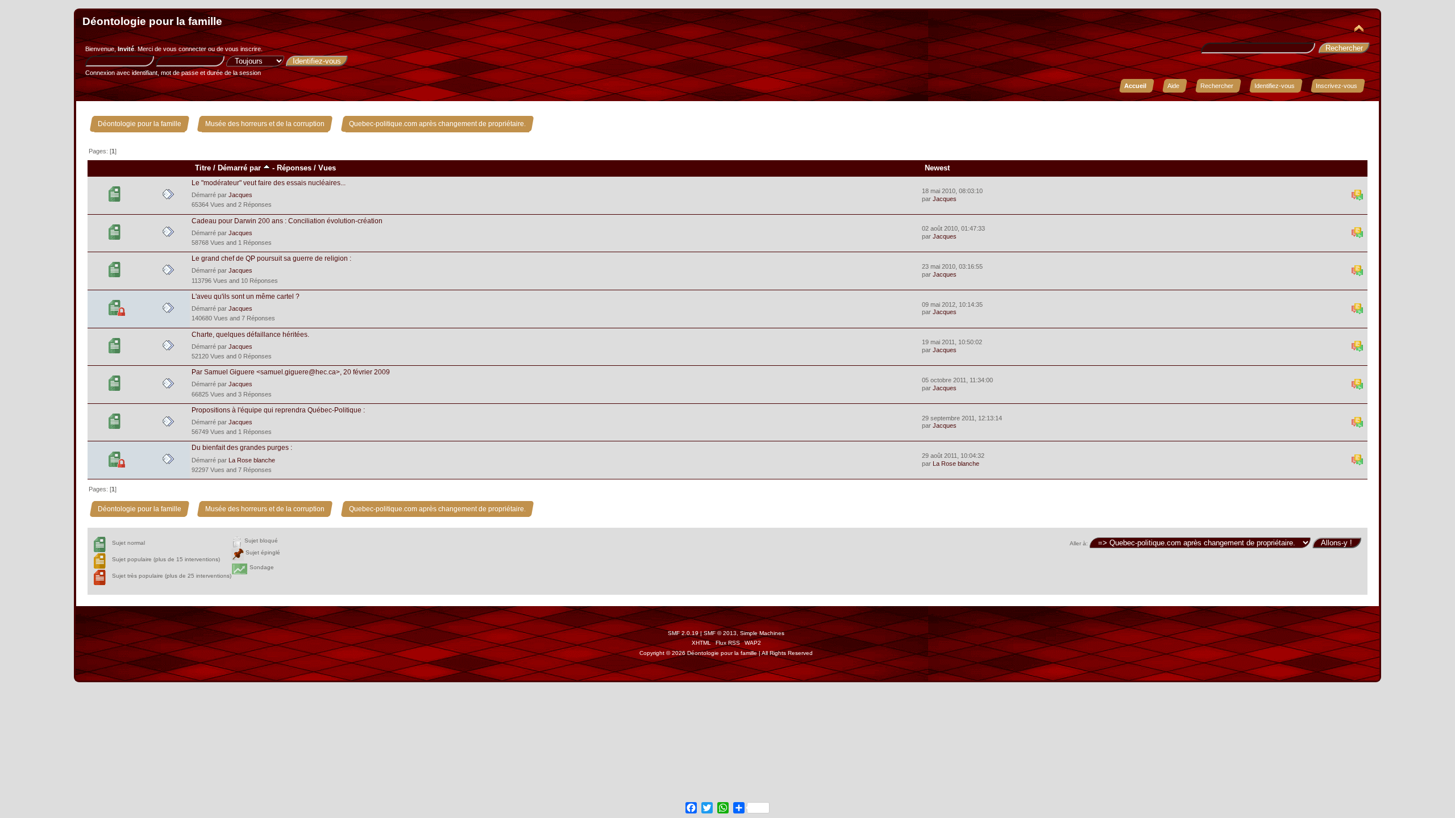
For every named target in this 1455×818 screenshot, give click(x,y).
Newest (937, 168)
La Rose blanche (251, 460)
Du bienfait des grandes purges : (242, 448)
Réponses (294, 168)
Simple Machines (762, 633)
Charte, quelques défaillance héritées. (250, 335)
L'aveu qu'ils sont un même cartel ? (246, 297)
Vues (327, 168)
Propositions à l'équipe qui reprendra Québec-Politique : (278, 410)
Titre (203, 168)
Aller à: (1079, 543)
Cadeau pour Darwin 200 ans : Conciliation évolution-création (287, 221)
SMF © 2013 (720, 633)
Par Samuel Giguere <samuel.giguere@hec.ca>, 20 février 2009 (291, 372)
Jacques (240, 194)
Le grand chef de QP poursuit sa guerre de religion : (271, 258)
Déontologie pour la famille (152, 21)
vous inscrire (243, 48)
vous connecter (184, 48)
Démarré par (240, 168)
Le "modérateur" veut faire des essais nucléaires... (269, 183)
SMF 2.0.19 (683, 633)
